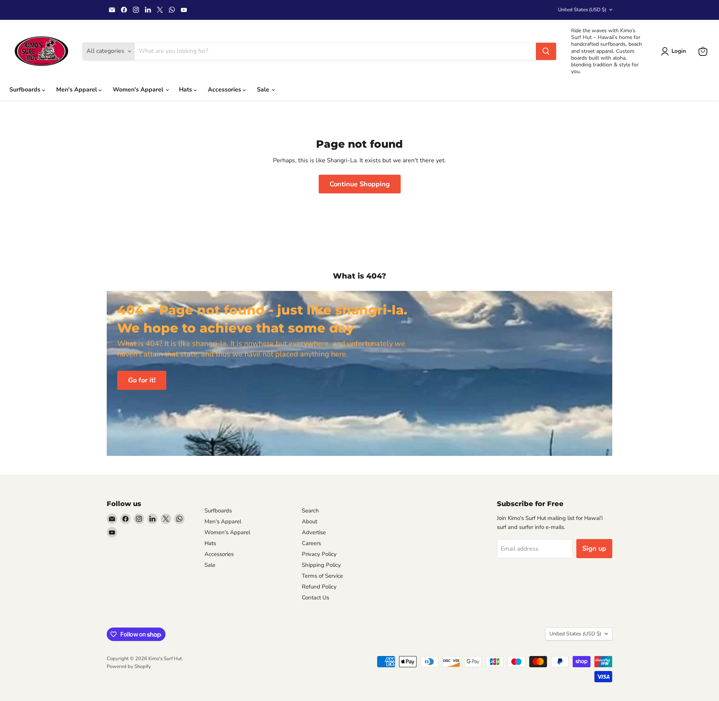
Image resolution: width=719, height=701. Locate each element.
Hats (186, 89)
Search (310, 510)
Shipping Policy (321, 565)
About (309, 521)
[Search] (546, 51)
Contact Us (315, 597)
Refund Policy (319, 586)
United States (582, 9)
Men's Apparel (77, 89)
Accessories (225, 89)
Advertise (314, 532)
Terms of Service (322, 576)
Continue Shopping (360, 184)
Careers (311, 543)
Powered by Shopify (129, 666)
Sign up (594, 548)
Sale (264, 89)
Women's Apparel (139, 89)
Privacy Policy (319, 554)
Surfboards (25, 89)
